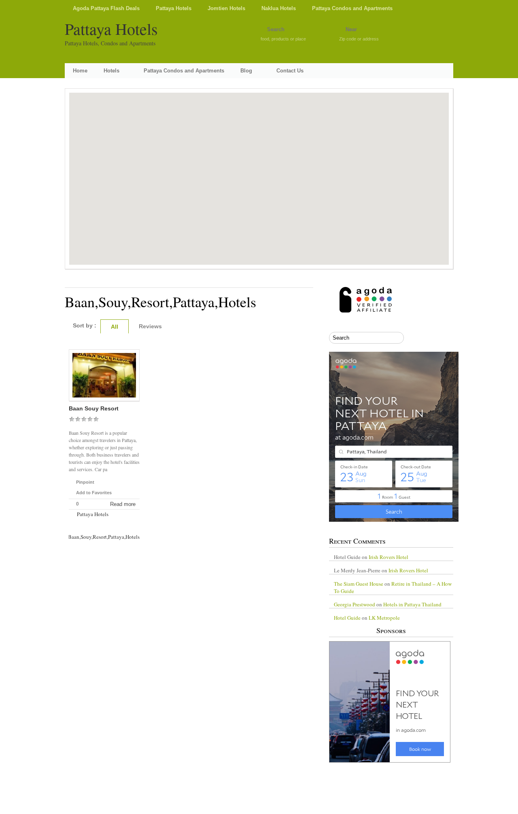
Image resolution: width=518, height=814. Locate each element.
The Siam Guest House (358, 583)
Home (80, 71)
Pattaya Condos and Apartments (352, 8)
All (114, 326)
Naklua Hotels (278, 8)
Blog (246, 71)
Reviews (150, 326)
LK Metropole (384, 617)
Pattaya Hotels (173, 8)
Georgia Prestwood (354, 604)
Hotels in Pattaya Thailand (412, 604)
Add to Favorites (94, 492)
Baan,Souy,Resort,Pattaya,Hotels (104, 536)
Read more (123, 504)
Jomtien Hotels (226, 8)
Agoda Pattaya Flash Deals (106, 8)
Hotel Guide (347, 617)
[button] (259, 172)
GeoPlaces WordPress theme (259, 806)
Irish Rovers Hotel (388, 557)
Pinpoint (85, 482)
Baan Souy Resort (94, 408)
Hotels (111, 71)
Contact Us (290, 71)
